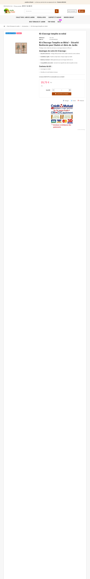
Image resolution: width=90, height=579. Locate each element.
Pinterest (81, 100)
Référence (41, 37)
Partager (67, 100)
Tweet (74, 100)
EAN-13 (41, 39)
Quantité (48, 90)
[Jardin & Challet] (9, 11)
